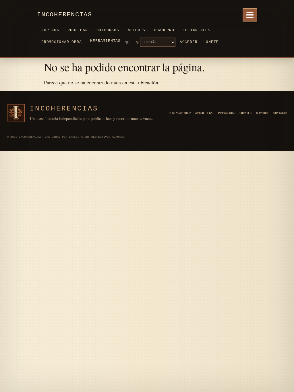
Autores (136, 30)
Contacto (280, 113)
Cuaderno (164, 30)
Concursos (107, 30)
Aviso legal (204, 113)
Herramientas (105, 41)
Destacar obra (180, 113)
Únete (212, 42)
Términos (262, 113)
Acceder (188, 42)
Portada (50, 30)
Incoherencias (64, 14)
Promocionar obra (61, 42)
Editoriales (196, 30)
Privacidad (226, 113)
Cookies (245, 113)
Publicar (77, 30)
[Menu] (250, 15)
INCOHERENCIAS (64, 108)
